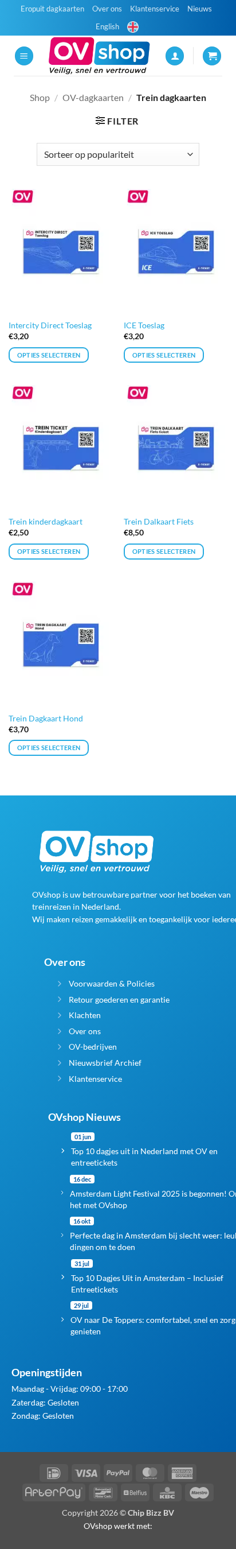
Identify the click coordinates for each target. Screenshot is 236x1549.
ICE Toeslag (144, 325)
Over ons (107, 8)
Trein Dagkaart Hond (46, 718)
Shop (40, 97)
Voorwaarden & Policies (112, 983)
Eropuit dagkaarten (52, 8)
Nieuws (199, 8)
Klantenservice (154, 8)
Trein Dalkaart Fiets (159, 521)
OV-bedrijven (93, 1046)
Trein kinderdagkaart (45, 521)
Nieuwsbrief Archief (105, 1062)
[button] (24, 55)
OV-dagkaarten (93, 97)
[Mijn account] (175, 55)
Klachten (85, 1015)
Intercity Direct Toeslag (50, 325)
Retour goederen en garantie (119, 999)
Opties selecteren (49, 355)
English (107, 26)
